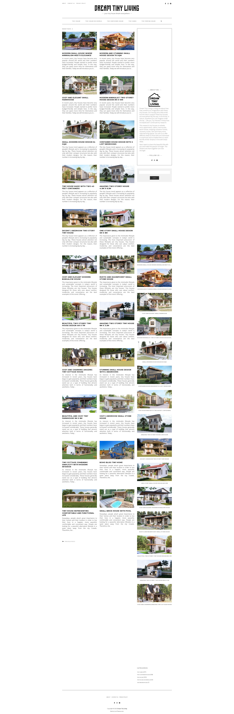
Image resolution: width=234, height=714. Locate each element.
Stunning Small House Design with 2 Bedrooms (115, 371)
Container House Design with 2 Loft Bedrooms (116, 143)
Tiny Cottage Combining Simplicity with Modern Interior (75, 464)
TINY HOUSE (76, 21)
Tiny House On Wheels (143, 680)
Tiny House (140, 677)
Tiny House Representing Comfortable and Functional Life (78, 513)
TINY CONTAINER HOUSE (115, 21)
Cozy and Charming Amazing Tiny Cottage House (77, 371)
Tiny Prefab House (149, 21)
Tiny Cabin (132, 21)
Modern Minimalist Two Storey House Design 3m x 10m (117, 99)
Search (154, 177)
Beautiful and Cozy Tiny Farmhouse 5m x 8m (75, 417)
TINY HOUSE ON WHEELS (93, 21)
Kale (111, 711)
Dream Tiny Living (122, 708)
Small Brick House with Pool (115, 511)
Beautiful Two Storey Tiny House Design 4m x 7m (76, 324)
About (64, 3)
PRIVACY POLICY (81, 3)
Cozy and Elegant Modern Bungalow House (76, 278)
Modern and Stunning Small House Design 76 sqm (115, 54)
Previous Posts (70, 541)
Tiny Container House (143, 674)
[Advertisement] (154, 58)
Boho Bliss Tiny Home (111, 462)
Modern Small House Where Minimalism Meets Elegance (77, 54)
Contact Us (71, 3)
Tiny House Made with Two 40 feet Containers (78, 187)
